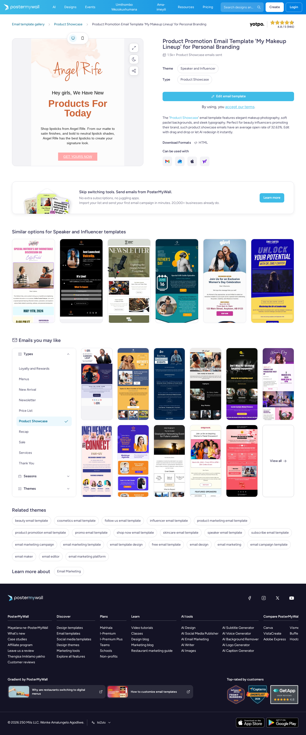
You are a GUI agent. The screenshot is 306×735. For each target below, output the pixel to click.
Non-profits (109, 656)
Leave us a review (21, 651)
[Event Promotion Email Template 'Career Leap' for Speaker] (97, 384)
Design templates (70, 628)
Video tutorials (142, 628)
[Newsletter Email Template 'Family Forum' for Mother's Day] (133, 384)
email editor (51, 556)
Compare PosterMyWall (281, 616)
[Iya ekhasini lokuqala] (19, 7)
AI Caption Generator (238, 651)
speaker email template (225, 533)
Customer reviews (21, 662)
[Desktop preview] (73, 38)
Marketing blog (142, 645)
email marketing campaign (34, 545)
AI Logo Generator (236, 645)
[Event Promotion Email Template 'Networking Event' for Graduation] (169, 461)
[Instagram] (263, 598)
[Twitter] (277, 598)
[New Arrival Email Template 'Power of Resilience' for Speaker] (205, 384)
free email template (166, 545)
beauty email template (31, 521)
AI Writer (187, 645)
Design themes (68, 645)
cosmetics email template (76, 521)
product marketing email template (222, 521)
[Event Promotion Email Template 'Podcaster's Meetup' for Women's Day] (278, 384)
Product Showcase (194, 79)
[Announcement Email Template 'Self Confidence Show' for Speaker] (81, 281)
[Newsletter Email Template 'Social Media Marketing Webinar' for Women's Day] (133, 461)
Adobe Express (274, 639)
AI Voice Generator (236, 633)
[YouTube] (291, 598)
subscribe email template (270, 533)
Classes (137, 633)
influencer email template (169, 521)
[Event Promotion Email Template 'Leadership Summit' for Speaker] (272, 281)
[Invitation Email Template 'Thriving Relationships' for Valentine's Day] (242, 461)
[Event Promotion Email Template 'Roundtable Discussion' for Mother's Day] (33, 281)
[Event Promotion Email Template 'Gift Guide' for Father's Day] (176, 281)
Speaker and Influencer (197, 68)
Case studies (17, 639)
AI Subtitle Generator (238, 628)
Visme (294, 628)
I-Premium (108, 633)
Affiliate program (20, 645)
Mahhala (106, 628)
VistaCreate (272, 633)
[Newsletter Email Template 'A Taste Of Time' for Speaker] (129, 281)
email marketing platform (87, 556)
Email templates (68, 633)
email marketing (229, 545)
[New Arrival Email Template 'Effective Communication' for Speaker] (242, 384)
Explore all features (71, 656)
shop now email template (135, 533)
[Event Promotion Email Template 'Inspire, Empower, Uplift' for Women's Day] (205, 461)
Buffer (294, 633)
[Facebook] (249, 598)
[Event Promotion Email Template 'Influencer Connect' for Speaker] (97, 461)
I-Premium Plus (111, 639)
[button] (134, 48)
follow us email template (123, 521)
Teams (105, 645)
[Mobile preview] (82, 38)
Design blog (140, 639)
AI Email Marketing (195, 639)
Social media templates (74, 639)
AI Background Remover (240, 639)
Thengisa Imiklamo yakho (26, 656)
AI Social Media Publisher (200, 633)
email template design (126, 545)
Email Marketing (69, 571)
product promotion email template (40, 533)
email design (199, 545)
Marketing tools (68, 651)
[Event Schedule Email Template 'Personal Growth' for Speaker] (169, 384)
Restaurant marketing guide (152, 651)
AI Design (188, 628)
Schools (106, 651)
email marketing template (82, 545)
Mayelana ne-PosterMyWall (28, 628)
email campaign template (269, 545)
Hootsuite (297, 639)
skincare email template (180, 533)
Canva (268, 628)
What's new (16, 633)
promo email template (91, 533)
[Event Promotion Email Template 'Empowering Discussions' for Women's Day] (224, 281)
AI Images (188, 651)
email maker (24, 556)
